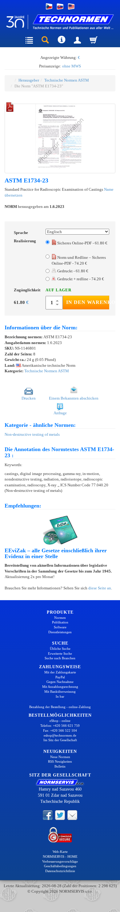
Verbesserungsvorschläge (60, 861)
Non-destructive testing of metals (32, 434)
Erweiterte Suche (60, 653)
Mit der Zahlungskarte (60, 672)
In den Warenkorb (87, 302)
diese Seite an (99, 588)
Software (60, 627)
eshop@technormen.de (60, 735)
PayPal (60, 677)
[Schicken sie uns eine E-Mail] (72, 815)
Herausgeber (28, 80)
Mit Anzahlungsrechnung (60, 686)
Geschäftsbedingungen (60, 866)
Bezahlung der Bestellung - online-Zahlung (60, 707)
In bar (60, 696)
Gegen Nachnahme (60, 682)
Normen (60, 617)
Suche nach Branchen (60, 658)
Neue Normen (60, 757)
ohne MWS (71, 66)
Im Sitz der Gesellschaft (60, 740)
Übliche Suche (60, 648)
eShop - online (60, 720)
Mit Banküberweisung (60, 691)
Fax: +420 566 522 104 (60, 730)
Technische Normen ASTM (66, 80)
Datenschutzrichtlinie (60, 871)
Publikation (60, 622)
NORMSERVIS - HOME (60, 856)
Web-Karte (60, 851)
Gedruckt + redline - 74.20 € (80, 279)
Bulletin (60, 766)
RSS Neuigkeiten (60, 761)
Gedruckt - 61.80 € (72, 271)
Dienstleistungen (60, 632)
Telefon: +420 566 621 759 (60, 725)
